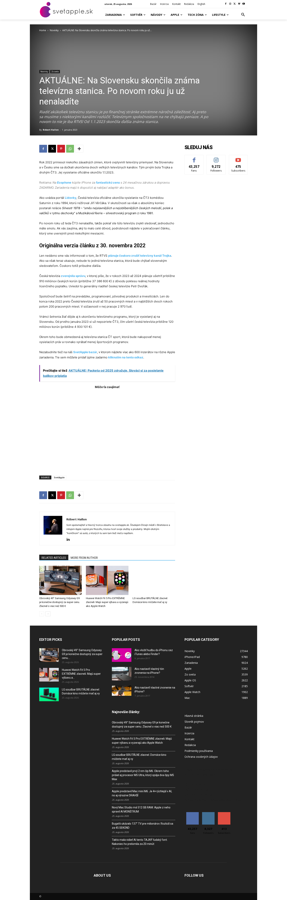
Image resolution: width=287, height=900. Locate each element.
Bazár (188, 727)
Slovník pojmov (194, 721)
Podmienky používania (198, 751)
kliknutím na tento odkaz (125, 357)
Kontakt (189, 739)
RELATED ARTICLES (54, 557)
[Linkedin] (69, 539)
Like (194, 157)
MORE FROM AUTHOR (84, 557)
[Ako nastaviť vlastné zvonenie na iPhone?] (121, 691)
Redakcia (190, 745)
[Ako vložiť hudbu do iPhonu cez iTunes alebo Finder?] (121, 655)
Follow (216, 157)
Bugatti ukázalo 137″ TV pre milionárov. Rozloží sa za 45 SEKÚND (142, 825)
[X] (235, 4)
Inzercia (189, 733)
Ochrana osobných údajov (201, 757)
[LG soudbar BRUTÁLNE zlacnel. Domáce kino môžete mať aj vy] (154, 580)
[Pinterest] (61, 149)
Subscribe (238, 157)
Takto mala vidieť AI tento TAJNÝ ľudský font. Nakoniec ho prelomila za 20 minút (140, 841)
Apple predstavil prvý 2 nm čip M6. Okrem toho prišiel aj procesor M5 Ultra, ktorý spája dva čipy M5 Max (143, 775)
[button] (243, 14)
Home (42, 30)
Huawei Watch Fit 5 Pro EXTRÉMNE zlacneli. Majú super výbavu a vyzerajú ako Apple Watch (107, 602)
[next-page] (47, 613)
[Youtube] (243, 4)
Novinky (54, 30)
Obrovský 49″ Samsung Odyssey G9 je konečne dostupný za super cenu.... (82, 654)
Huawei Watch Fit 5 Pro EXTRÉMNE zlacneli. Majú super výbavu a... (81, 673)
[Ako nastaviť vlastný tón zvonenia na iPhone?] (121, 674)
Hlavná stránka (193, 716)
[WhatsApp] (70, 149)
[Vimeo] (239, 4)
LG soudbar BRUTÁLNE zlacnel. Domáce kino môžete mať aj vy (139, 756)
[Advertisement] (107, 430)
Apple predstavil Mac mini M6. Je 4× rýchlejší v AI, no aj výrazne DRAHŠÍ (142, 793)
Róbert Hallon (51, 129)
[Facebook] (226, 4)
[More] (79, 149)
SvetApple (59, 477)
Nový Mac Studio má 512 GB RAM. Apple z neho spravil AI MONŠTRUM (141, 809)
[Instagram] (230, 4)
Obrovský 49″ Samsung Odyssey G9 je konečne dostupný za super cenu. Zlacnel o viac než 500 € (59, 602)
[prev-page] (41, 613)
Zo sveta (55, 71)
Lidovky (70, 198)
